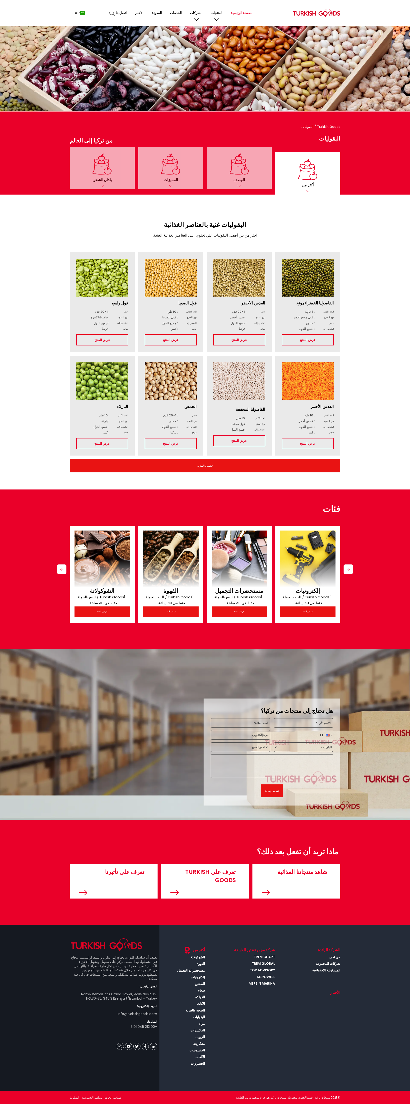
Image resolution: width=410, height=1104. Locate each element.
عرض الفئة (102, 611)
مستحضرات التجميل (239, 591)
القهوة (170, 591)
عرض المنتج (308, 340)
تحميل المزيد (205, 466)
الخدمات (176, 12)
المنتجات (217, 12)
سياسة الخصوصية (91, 1097)
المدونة (157, 12)
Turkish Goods (328, 126)
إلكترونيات (308, 591)
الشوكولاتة (102, 591)
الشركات (196, 12)
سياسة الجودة (113, 1097)
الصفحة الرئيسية (242, 12)
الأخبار (139, 12)
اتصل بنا (121, 12)
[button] (307, 173)
